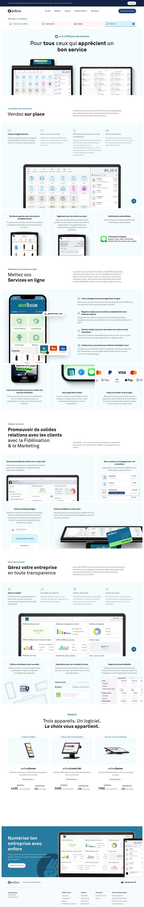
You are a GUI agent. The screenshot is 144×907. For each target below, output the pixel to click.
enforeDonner (85, 898)
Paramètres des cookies (119, 901)
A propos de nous (101, 895)
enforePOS (84, 895)
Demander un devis (127, 11)
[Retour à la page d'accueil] (14, 11)
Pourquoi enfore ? (80, 11)
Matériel (57, 11)
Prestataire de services (69, 904)
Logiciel (67, 11)
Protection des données (119, 898)
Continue (132, 3)
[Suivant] (133, 201)
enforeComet (85, 901)
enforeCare (95, 11)
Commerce (65, 895)
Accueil (48, 11)
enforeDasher (85, 904)
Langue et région (117, 904)
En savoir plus (28, 779)
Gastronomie (66, 898)
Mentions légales (117, 895)
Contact (98, 898)
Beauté (64, 901)
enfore (28, 768)
